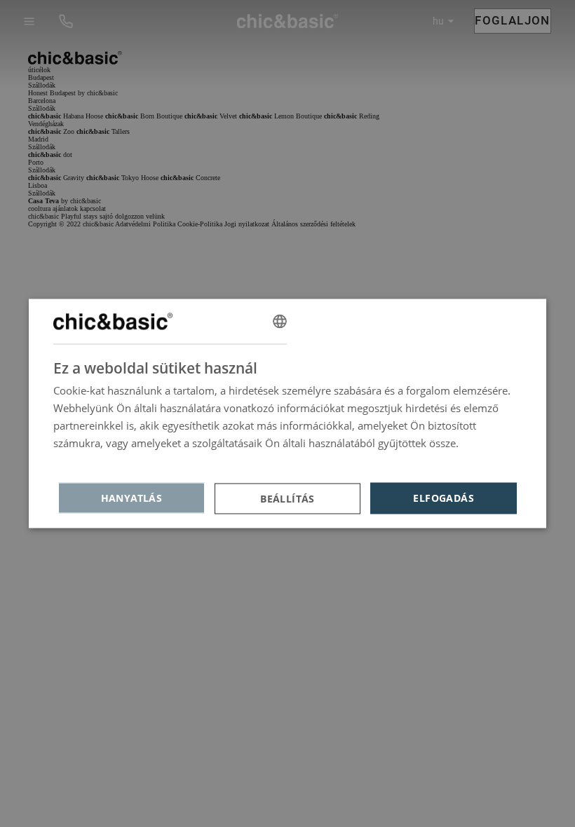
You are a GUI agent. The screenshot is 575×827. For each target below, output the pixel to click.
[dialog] (287, 413)
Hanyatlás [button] (132, 498)
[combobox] (280, 322)
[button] (288, 498)
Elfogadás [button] (443, 498)
